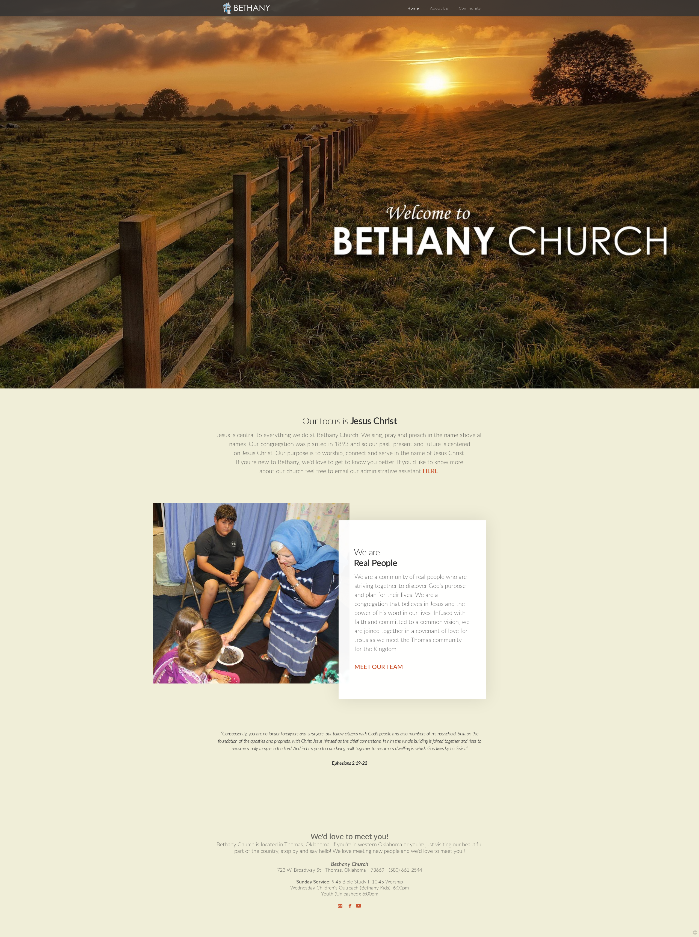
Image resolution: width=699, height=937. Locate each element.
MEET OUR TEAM (378, 667)
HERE (430, 471)
